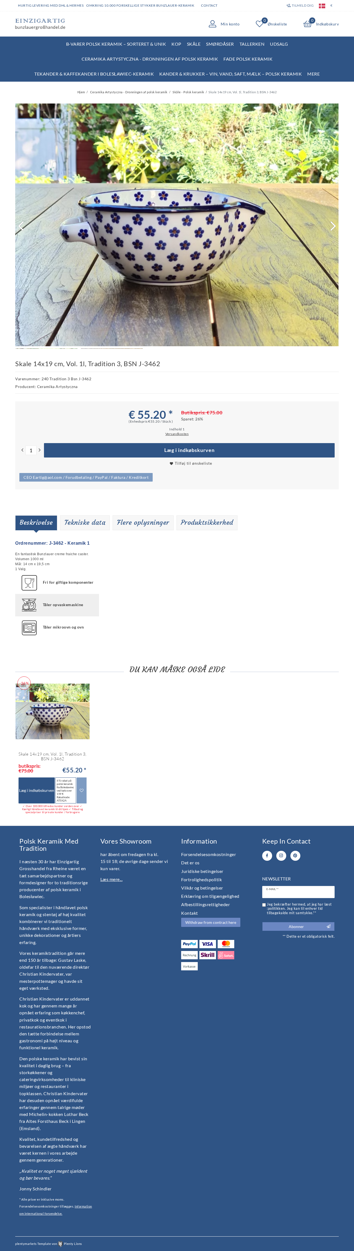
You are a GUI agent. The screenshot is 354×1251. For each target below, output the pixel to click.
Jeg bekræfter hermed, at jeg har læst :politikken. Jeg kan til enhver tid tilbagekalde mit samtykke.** (299, 908)
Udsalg (279, 43)
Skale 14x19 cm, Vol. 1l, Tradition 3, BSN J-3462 (53, 756)
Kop (176, 43)
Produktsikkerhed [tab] (207, 522)
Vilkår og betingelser (202, 887)
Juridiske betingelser (202, 871)
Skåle (194, 43)
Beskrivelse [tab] (36, 522)
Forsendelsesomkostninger (208, 854)
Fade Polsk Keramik (247, 58)
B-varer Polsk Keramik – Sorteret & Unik (116, 43)
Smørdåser (220, 43)
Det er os (190, 862)
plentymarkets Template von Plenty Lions (48, 1243)
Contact (209, 5)
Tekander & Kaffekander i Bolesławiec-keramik (94, 73)
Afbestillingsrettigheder (205, 904)
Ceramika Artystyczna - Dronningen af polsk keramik (150, 58)
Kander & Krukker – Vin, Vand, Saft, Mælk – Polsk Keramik (230, 73)
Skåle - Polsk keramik (188, 92)
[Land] (322, 5)
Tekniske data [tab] (85, 522)
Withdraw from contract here (210, 922)
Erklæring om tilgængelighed (210, 896)
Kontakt (189, 913)
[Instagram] (281, 856)
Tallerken (252, 43)
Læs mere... (111, 879)
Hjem (81, 92)
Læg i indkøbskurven (189, 450)
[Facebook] (267, 856)
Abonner (296, 926)
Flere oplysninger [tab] (143, 522)
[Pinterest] (295, 856)
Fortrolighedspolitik (201, 879)
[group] (52, 711)
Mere (313, 73)
